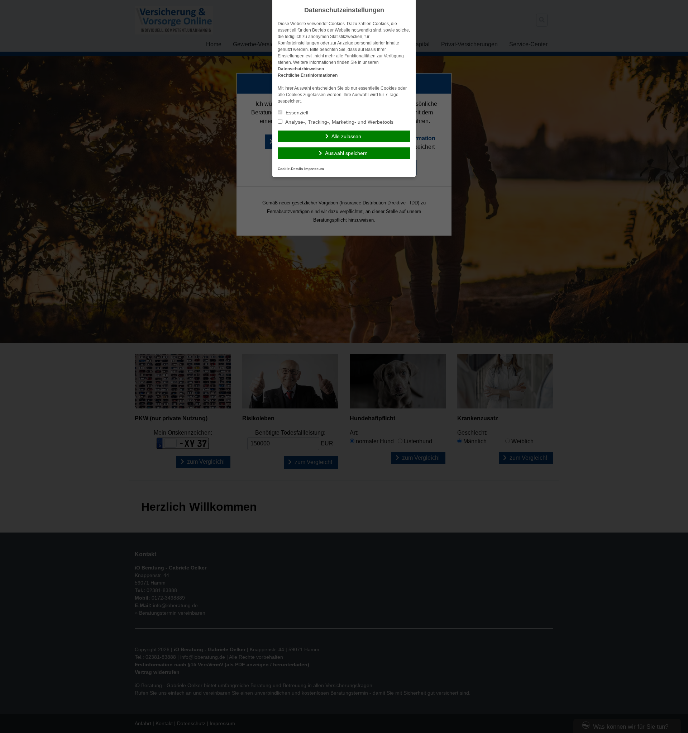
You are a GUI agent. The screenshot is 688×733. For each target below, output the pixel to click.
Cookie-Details (290, 169)
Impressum (314, 169)
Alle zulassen (346, 136)
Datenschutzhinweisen (301, 68)
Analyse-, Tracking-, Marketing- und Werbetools (338, 122)
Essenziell (296, 112)
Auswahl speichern (346, 153)
